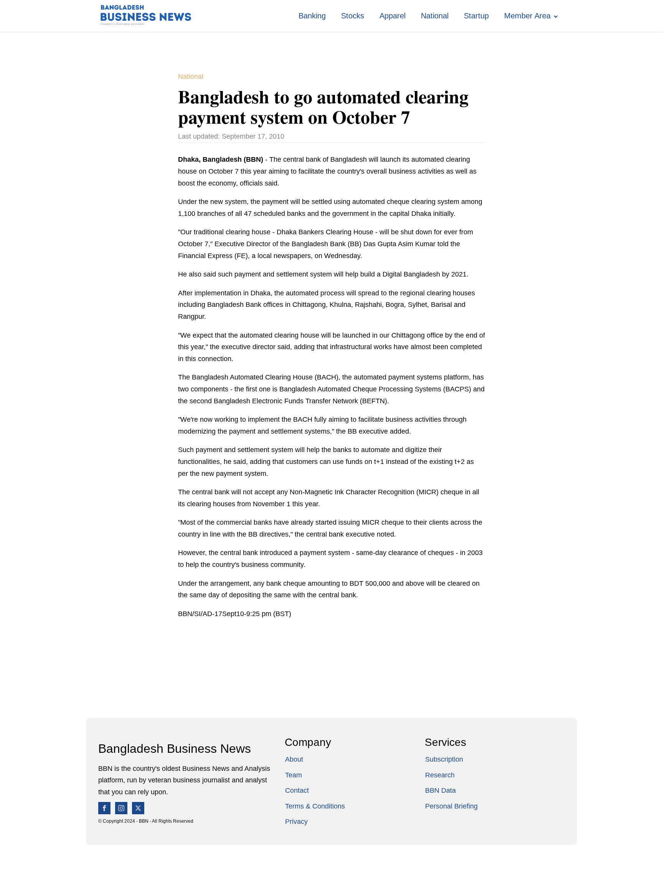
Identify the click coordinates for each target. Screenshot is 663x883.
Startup (476, 16)
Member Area (527, 16)
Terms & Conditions (315, 806)
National (435, 16)
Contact (297, 790)
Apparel (392, 16)
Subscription (444, 759)
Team (293, 775)
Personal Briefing (451, 806)
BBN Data (440, 790)
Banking (312, 16)
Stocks (352, 16)
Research (440, 775)
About (294, 759)
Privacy (296, 821)
